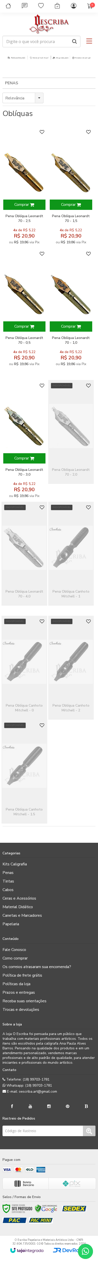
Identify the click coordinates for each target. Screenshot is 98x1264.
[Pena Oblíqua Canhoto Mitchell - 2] (70, 667)
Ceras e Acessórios (19, 898)
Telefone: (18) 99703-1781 (27, 1079)
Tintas (8, 881)
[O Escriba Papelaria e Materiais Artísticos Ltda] (49, 24)
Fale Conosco (14, 949)
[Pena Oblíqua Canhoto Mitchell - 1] (70, 553)
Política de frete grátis (22, 975)
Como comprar (15, 958)
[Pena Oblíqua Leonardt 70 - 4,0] (24, 553)
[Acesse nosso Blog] (86, 1106)
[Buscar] (74, 41)
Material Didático (18, 907)
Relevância (14, 98)
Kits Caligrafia (15, 864)
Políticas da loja (16, 984)
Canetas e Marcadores (22, 915)
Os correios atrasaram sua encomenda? (37, 967)
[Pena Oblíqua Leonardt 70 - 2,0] (70, 432)
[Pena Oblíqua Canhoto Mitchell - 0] (24, 667)
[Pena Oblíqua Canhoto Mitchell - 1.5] (24, 771)
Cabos (8, 890)
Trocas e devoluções (21, 1009)
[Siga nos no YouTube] (30, 1106)
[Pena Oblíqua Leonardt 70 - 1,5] (70, 187)
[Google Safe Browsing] (46, 1208)
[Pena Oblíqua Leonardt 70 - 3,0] (24, 441)
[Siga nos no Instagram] (49, 1106)
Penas (11, 83)
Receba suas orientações (24, 1001)
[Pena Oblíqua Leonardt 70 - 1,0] (70, 309)
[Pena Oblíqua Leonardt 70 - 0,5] (24, 309)
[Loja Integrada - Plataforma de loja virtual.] (26, 1250)
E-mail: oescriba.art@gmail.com (31, 1091)
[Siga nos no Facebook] (12, 1106)
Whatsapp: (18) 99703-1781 (29, 1085)
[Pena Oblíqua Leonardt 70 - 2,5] (24, 187)
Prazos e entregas (19, 992)
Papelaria (11, 924)
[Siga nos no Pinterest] (67, 1106)
